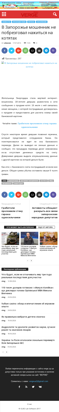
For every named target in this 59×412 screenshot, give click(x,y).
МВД (51, 181)
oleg (3, 281)
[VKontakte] (40, 387)
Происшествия (19, 22)
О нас (29, 404)
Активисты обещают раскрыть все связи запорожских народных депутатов (44, 212)
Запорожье (13, 181)
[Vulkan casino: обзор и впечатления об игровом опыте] (48, 238)
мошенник (7, 183)
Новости (6, 22)
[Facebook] (19, 387)
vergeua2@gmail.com (38, 381)
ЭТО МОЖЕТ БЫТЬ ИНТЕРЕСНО (20, 227)
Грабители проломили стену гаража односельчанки (12, 212)
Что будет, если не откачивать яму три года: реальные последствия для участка (10, 250)
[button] (54, 14)
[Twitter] (33, 387)
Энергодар (18, 183)
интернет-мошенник (29, 181)
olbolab (7, 43)
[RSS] (26, 387)
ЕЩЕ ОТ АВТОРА (45, 227)
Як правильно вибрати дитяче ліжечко (23, 316)
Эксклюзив (41, 22)
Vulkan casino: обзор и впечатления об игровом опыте (48, 248)
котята (44, 181)
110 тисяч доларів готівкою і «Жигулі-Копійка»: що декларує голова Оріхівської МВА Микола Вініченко (29, 251)
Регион (31, 22)
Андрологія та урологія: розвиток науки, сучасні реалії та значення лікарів (28, 328)
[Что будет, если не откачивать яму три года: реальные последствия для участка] (10, 238)
